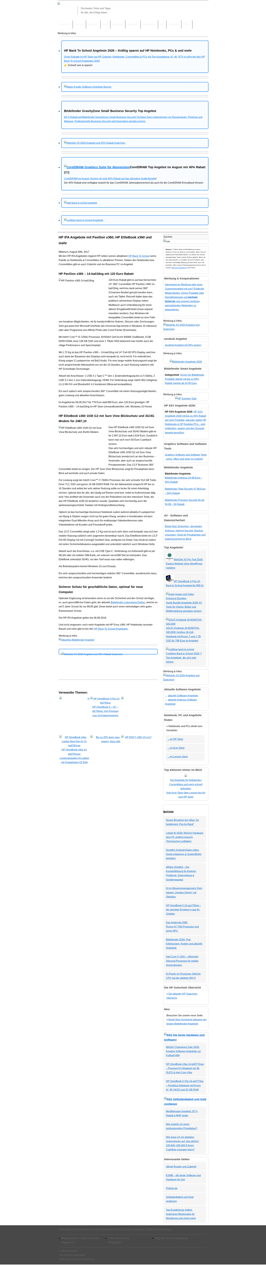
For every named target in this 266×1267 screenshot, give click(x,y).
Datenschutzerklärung (179, 268)
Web (105, 24)
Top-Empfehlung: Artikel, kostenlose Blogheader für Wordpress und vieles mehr (181, 1214)
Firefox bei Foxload (118, 1238)
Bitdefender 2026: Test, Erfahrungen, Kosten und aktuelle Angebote (184, 943)
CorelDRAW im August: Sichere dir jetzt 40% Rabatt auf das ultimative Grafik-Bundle (110, 178)
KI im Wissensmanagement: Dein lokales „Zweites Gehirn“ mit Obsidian (184, 892)
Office (187, 24)
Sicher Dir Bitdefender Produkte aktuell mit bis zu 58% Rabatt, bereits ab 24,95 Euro (184, 379)
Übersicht (65, 24)
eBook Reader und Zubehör (181, 1166)
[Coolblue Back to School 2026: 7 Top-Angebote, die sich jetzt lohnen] (180, 649)
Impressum (138, 1229)
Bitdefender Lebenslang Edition (128, 602)
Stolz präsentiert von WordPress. (77, 1259)
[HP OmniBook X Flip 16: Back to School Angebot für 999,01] (170, 581)
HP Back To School (139, 256)
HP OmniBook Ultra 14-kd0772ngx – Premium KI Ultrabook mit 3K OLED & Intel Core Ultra (185, 1068)
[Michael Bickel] (59, 3)
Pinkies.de (171, 1188)
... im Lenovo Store (177, 756)
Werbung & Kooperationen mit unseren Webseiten (86, 1229)
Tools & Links (123, 1229)
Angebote (133, 24)
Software (93, 24)
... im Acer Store (176, 748)
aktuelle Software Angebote (183, 695)
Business (118, 24)
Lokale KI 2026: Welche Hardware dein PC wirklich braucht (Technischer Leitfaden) (184, 837)
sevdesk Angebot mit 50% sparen (183, 345)
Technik (79, 24)
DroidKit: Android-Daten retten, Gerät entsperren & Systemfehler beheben (184, 854)
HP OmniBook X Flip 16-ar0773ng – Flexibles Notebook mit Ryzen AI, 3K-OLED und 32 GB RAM (184, 1085)
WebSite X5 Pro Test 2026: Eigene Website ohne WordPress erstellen (184, 563)
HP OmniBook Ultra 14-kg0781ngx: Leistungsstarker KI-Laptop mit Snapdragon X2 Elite (74, 756)
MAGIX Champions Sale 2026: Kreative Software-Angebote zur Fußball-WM (183, 1051)
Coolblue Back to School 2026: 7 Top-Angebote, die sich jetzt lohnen (184, 657)
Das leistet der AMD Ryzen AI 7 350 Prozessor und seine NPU (182, 926)
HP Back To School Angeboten (111, 629)
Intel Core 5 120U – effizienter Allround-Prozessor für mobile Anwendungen (182, 960)
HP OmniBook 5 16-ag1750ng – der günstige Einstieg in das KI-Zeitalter (183, 909)
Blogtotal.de (114, 1242)
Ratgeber (174, 24)
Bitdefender (149, 24)
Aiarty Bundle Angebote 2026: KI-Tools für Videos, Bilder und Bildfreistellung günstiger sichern (184, 606)
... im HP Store (175, 739)
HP (162, 24)
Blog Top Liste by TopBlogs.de (171, 1238)
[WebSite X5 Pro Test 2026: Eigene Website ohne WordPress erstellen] (170, 559)
